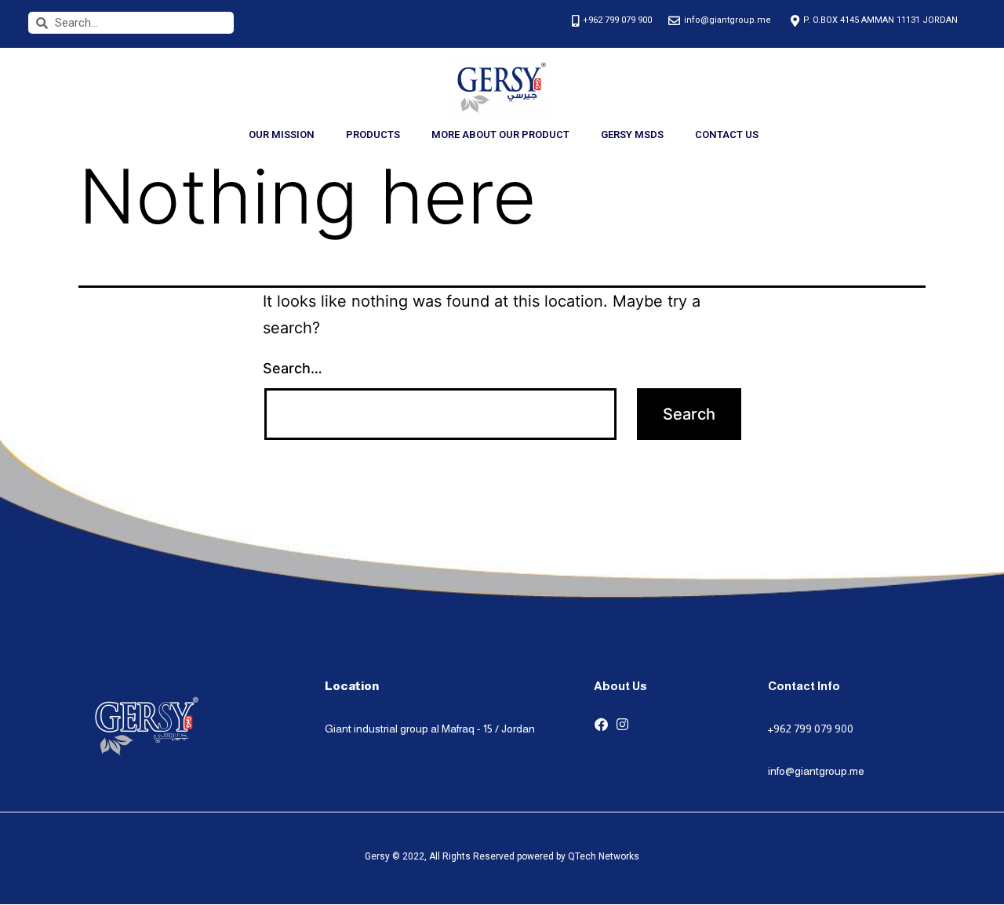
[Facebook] (601, 724)
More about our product (500, 134)
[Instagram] (622, 724)
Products (373, 134)
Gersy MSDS (632, 134)
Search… (292, 368)
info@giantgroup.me (816, 771)
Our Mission (282, 134)
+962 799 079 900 (810, 728)
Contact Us (726, 134)
